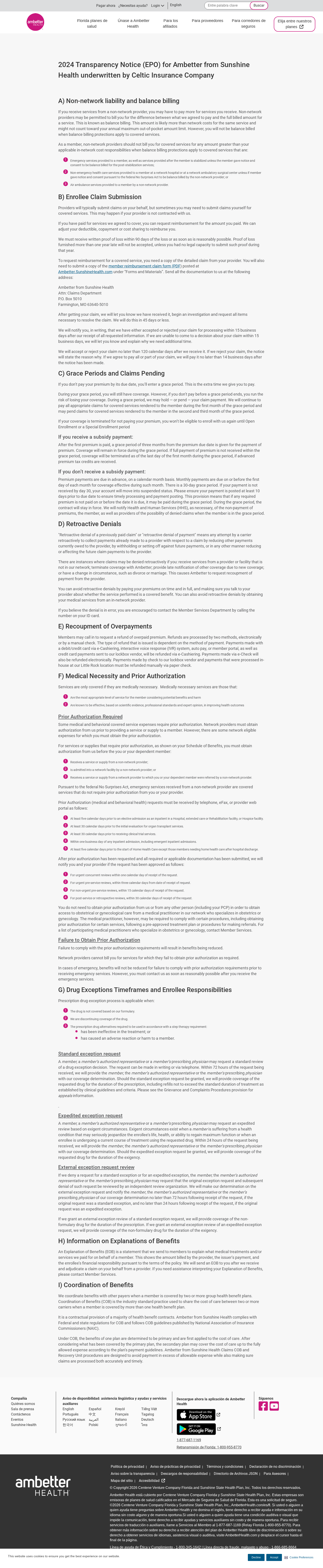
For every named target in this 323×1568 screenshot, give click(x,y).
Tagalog (147, 1414)
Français (122, 1414)
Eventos (17, 1419)
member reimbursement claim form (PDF (144, 266)
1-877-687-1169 (189, 1440)
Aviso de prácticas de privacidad (175, 1466)
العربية (93, 1419)
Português (70, 1414)
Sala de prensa (22, 1409)
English (68, 1409)
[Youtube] (274, 1406)
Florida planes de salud (92, 23)
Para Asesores (275, 1474)
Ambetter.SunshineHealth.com (85, 271)
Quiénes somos (23, 1404)
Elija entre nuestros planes (296, 24)
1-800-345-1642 (188, 1547)
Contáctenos (21, 1414)
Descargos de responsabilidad (184, 1474)
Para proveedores (207, 20)
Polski (93, 1425)
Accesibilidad (149, 1481)
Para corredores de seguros (249, 23)
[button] (299, 1557)
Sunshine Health (23, 1425)
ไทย (144, 1425)
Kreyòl (120, 1409)
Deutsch (147, 1419)
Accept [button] (274, 1557)
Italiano (121, 1419)
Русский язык (74, 1419)
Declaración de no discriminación (275, 1466)
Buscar (259, 5)
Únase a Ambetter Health (133, 23)
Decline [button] (256, 1557)
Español (95, 1409)
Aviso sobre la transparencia (133, 1474)
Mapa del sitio (122, 1481)
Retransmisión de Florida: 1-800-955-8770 (209, 1447)
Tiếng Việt (149, 1409)
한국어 (68, 1425)
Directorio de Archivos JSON (236, 1474)
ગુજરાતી (121, 1425)
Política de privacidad (127, 1466)
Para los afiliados (170, 23)
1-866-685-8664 (283, 1547)
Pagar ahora (105, 6)
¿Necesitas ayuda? (133, 6)
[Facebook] (263, 1406)
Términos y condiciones (225, 1466)
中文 (92, 1414)
